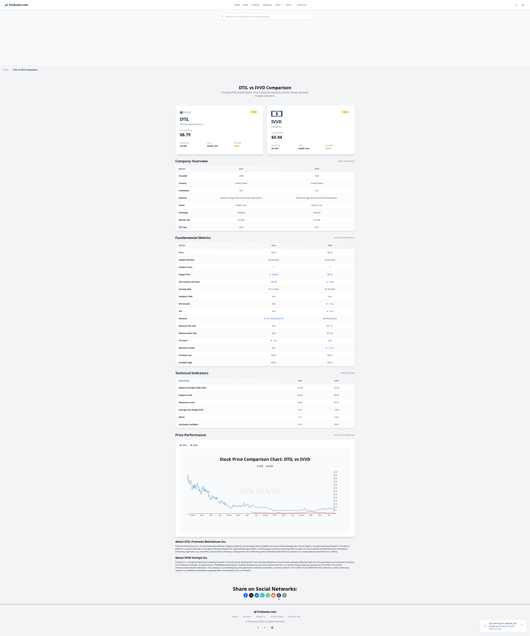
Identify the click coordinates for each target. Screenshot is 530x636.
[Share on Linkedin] (257, 595)
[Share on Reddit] (273, 595)
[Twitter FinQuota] (265, 627)
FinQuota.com (266, 612)
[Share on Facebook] (245, 595)
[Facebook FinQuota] (258, 627)
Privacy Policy (277, 616)
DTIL (184, 119)
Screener (255, 4)
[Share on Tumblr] (279, 595)
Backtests (267, 4)
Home (237, 4)
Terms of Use (294, 616)
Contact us (261, 616)
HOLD (236, 146)
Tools (277, 4)
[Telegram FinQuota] (272, 627)
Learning (301, 4)
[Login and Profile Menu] (523, 4)
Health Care (212, 146)
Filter (288, 4)
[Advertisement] (265, 44)
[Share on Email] (284, 595)
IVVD (276, 122)
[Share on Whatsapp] (268, 595)
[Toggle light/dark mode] (516, 4)
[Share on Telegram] (262, 595)
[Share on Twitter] (251, 595)
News (245, 4)
